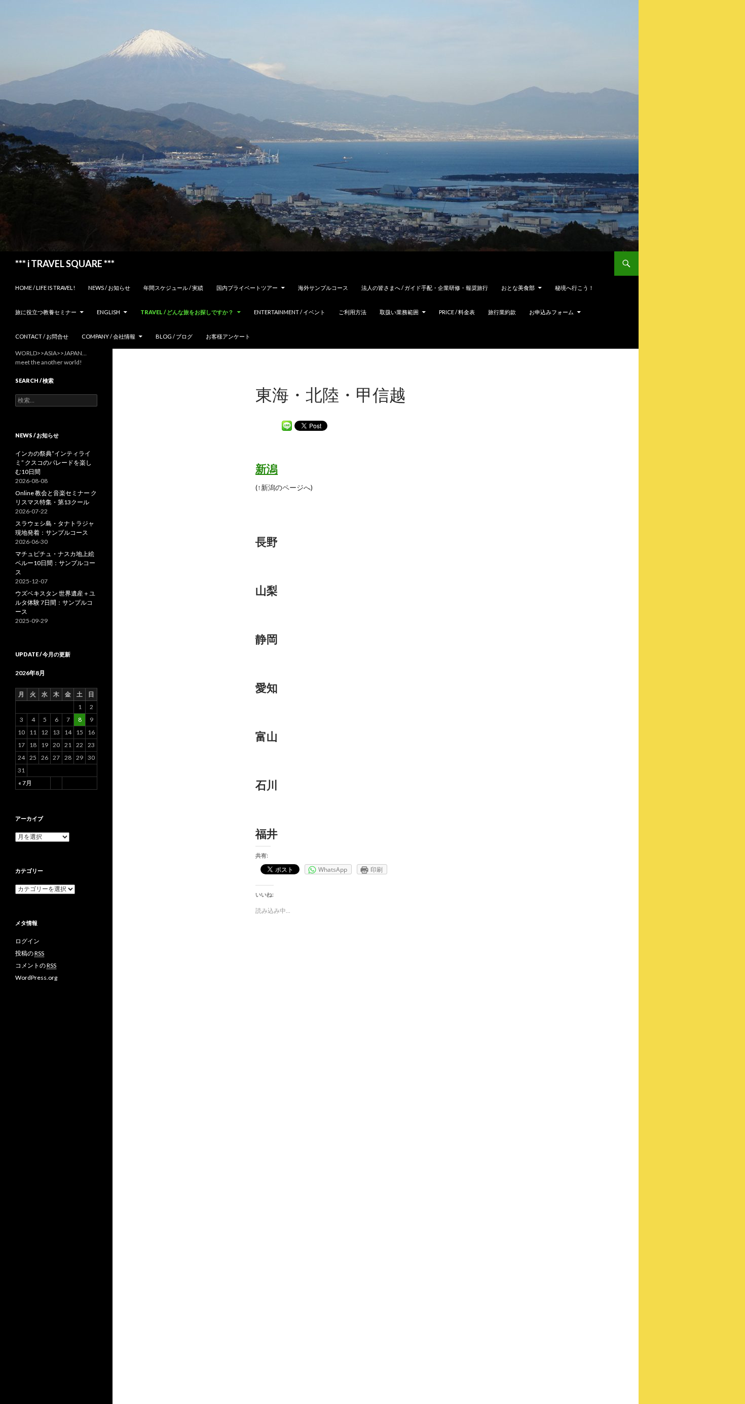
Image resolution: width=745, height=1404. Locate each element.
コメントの (35, 965)
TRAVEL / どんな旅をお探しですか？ (187, 312)
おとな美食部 (518, 287)
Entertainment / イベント (289, 312)
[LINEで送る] (287, 425)
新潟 (266, 468)
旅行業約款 (502, 312)
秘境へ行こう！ (574, 287)
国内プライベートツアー (247, 287)
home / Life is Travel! (45, 287)
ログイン (27, 941)
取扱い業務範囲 (399, 312)
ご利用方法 (352, 312)
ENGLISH (108, 312)
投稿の (29, 953)
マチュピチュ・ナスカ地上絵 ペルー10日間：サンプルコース (55, 563)
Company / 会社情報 (108, 336)
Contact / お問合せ (41, 336)
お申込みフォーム (551, 312)
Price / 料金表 (457, 312)
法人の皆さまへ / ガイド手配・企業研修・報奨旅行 (424, 287)
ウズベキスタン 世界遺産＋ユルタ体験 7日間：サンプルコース (55, 602)
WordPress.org (36, 977)
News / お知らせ (109, 287)
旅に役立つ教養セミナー (46, 312)
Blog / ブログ (174, 336)
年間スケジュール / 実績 (173, 287)
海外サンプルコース (323, 287)
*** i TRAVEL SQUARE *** (65, 263)
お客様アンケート (228, 336)
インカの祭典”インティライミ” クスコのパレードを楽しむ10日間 (53, 462)
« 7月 (25, 783)
